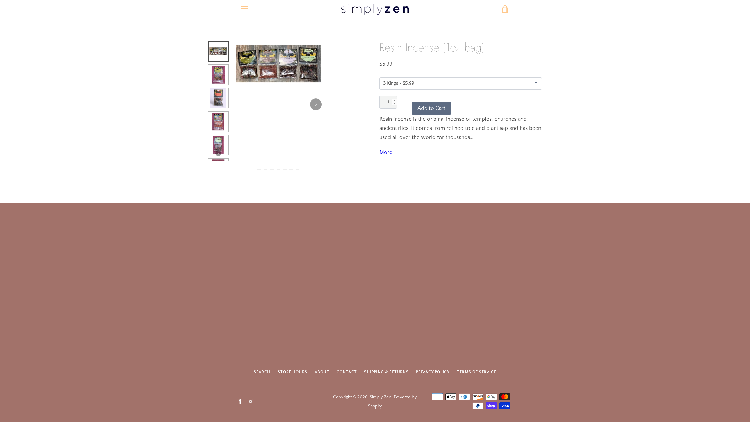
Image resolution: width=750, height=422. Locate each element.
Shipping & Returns (386, 372)
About (322, 372)
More (385, 152)
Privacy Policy (433, 372)
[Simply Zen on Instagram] (250, 401)
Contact (347, 372)
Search (262, 372)
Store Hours (292, 372)
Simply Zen (380, 396)
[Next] (316, 104)
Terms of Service (476, 372)
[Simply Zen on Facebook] (240, 401)
